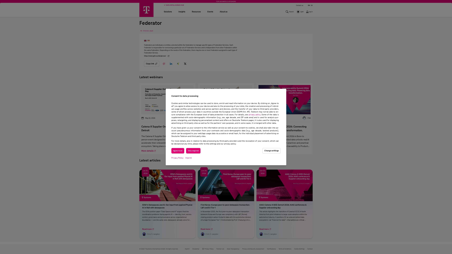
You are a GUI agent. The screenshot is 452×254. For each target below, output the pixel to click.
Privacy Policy (177, 158)
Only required (193, 151)
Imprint (188, 158)
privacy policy (254, 114)
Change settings (271, 150)
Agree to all (177, 151)
